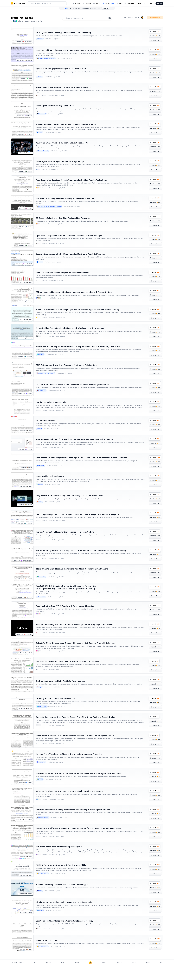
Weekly (130, 17)
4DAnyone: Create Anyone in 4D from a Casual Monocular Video (63, 142)
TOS (35, 962)
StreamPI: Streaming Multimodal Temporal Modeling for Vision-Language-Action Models (74, 624)
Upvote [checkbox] (155, 31)
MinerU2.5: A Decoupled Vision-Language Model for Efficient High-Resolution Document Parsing (77, 309)
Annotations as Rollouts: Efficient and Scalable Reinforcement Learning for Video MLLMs (74, 439)
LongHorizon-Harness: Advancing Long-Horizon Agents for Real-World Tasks (69, 495)
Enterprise (130, 3)
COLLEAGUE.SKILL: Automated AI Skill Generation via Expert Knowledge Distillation (72, 384)
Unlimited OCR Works (45, 420)
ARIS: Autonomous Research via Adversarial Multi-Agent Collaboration (66, 365)
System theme (18, 962)
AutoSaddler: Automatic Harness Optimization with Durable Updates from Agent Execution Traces (78, 773)
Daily (124, 17)
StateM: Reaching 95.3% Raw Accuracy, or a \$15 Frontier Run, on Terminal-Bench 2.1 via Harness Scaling (81, 550)
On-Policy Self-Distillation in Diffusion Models (56, 698)
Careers (76, 962)
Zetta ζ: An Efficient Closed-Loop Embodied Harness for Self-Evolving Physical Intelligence (75, 643)
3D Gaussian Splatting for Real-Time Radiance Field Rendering (63, 218)
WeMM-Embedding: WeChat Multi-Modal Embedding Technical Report (66, 124)
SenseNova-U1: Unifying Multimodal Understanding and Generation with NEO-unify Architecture (78, 346)
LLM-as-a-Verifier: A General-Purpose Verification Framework (62, 272)
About (62, 962)
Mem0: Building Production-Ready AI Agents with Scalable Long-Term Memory (70, 328)
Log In (152, 3)
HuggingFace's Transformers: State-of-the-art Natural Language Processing (69, 754)
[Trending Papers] (142, 17)
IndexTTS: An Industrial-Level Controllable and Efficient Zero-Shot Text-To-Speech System (75, 735)
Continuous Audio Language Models (51, 402)
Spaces (97, 3)
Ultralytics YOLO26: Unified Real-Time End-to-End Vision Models (64, 902)
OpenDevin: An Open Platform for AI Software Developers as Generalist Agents (70, 235)
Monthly (137, 17)
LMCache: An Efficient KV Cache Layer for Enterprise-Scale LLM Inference (67, 661)
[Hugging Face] (90, 962)
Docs (120, 3)
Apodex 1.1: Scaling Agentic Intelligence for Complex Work (61, 68)
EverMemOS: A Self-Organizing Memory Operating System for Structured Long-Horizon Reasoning (78, 828)
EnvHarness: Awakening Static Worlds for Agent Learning (60, 681)
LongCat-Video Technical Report (50, 476)
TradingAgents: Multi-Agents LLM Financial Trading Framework (63, 87)
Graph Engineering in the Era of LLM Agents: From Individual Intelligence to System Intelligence (77, 514)
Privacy (48, 962)
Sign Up (159, 3)
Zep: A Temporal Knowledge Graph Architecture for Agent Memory (64, 920)
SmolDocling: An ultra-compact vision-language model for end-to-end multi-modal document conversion (81, 457)
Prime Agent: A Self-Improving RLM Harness (55, 105)
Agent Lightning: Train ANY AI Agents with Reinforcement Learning (65, 606)
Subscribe (105, 8)
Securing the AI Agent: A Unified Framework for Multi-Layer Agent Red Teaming (70, 254)
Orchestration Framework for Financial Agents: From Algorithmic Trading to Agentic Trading (75, 717)
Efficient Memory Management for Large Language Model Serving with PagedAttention (74, 292)
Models (77, 3)
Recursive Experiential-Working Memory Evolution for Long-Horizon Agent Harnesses (73, 809)
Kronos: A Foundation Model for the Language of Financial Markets (65, 532)
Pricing (139, 3)
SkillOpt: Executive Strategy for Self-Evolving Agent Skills (61, 865)
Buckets (109, 3)
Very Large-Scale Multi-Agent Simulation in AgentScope (60, 161)
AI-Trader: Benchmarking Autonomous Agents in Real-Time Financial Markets (69, 791)
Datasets (88, 3)
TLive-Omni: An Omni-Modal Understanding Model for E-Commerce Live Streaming (72, 568)
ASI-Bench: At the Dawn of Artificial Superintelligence (59, 846)
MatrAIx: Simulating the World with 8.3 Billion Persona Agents (62, 884)
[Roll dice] (109, 18)
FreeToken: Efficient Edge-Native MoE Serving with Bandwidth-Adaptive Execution (72, 50)
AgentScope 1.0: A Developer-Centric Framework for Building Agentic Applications (71, 180)
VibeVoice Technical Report (47, 940)
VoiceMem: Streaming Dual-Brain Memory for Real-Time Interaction (65, 198)
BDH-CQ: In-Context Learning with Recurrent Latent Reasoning (63, 32)
